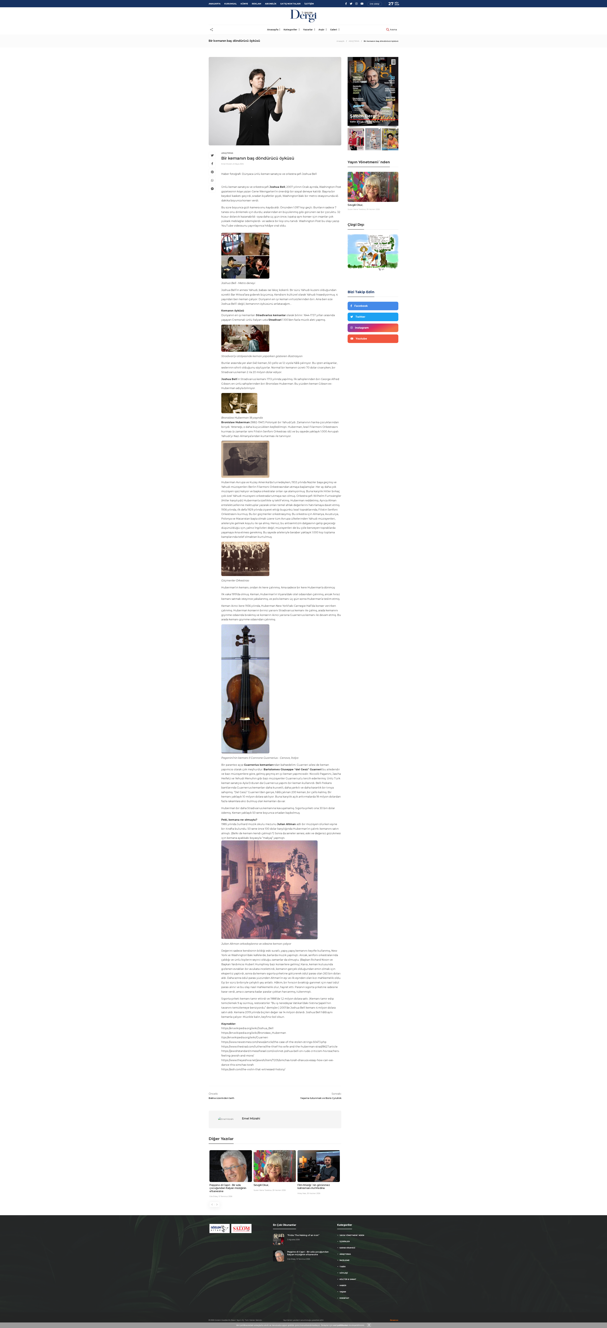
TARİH (343, 1267)
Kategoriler (291, 29)
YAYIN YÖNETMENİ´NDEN (352, 1235)
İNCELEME (344, 1260)
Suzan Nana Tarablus (357, 209)
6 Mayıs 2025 (238, 164)
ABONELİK (270, 3)
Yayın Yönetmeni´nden (369, 162)
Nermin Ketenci (304, 1190)
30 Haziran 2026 (225, 1193)
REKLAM (256, 3)
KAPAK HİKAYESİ (347, 1248)
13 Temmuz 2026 (303, 1259)
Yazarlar (308, 29)
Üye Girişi (374, 4)
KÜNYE (244, 3)
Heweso (394, 1320)
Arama (393, 29)
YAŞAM (343, 1292)
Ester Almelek (259, 1193)
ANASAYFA (215, 3)
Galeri (334, 29)
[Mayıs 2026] (373, 139)
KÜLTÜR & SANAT (348, 1279)
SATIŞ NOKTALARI (290, 3)
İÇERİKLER (345, 1241)
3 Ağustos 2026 (293, 1239)
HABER (343, 1285)
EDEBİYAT (344, 1298)
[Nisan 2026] (390, 139)
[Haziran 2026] (356, 139)
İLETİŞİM (309, 3)
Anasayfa (272, 29)
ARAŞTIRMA (354, 41)
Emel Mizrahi (226, 164)
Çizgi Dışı (356, 224)
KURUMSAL (230, 3)
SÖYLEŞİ (344, 1273)
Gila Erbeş (291, 1259)
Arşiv (322, 29)
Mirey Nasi (213, 1193)
